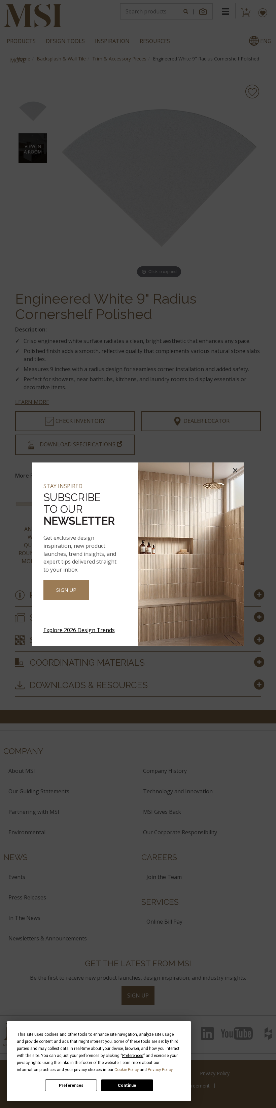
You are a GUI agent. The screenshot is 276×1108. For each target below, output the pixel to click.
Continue (127, 1085)
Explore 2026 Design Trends (79, 630)
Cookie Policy (126, 1069)
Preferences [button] (132, 1055)
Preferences (71, 1085)
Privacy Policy (160, 1069)
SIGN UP (66, 589)
